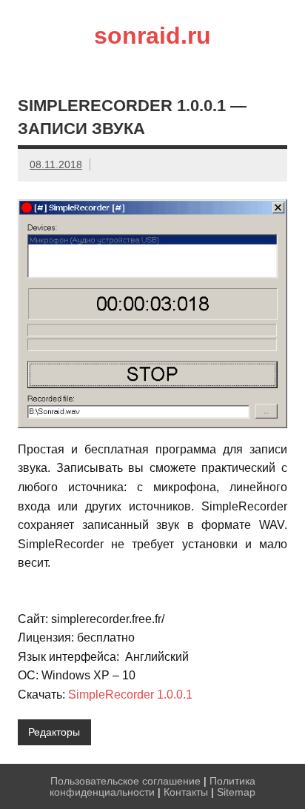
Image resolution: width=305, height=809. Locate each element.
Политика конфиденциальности (152, 786)
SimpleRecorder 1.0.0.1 (130, 694)
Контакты (186, 792)
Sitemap (236, 792)
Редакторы (54, 732)
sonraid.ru (152, 35)
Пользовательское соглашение (125, 781)
